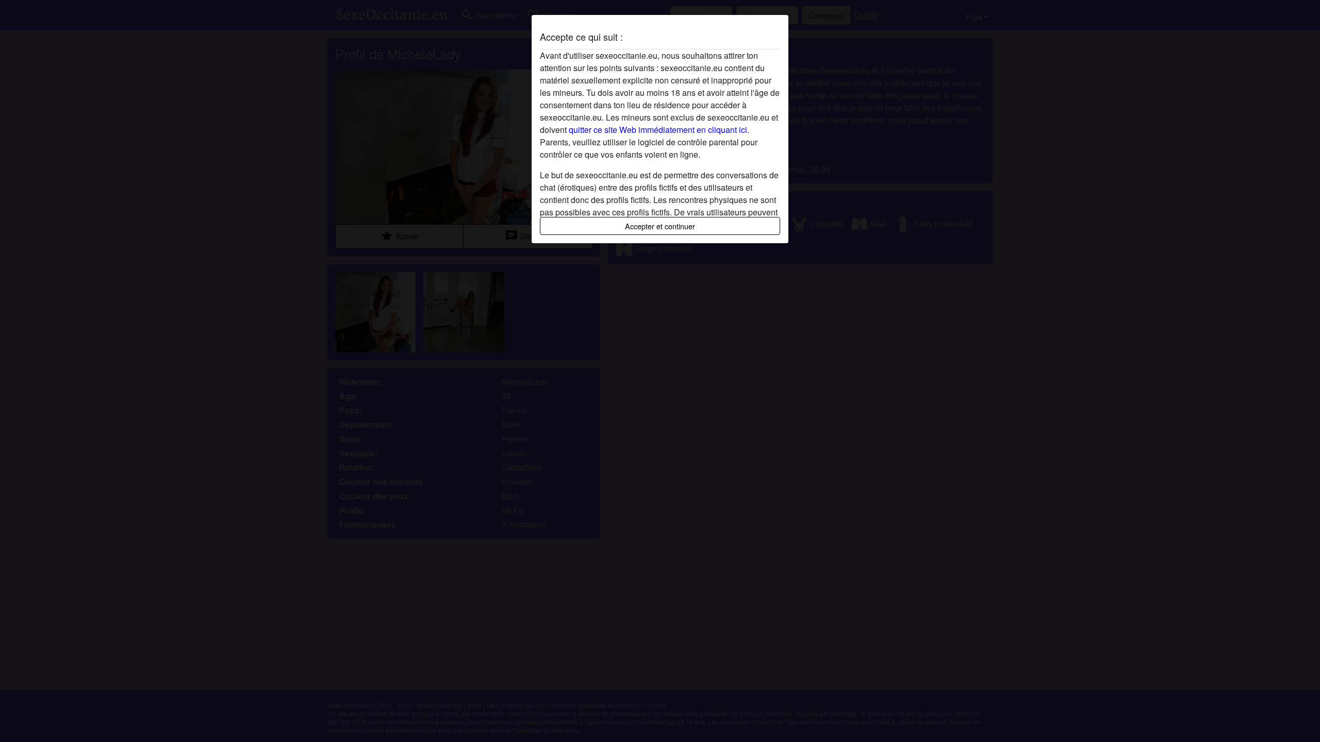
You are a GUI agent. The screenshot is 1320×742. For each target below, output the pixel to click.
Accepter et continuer (660, 226)
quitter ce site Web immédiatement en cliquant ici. (659, 130)
